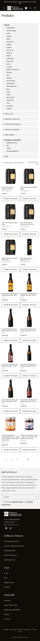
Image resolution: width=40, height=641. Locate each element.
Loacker (9, 67)
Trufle (8, 148)
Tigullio (9, 108)
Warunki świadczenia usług (14, 546)
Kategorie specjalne (13, 140)
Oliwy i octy (9, 114)
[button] (4, 8)
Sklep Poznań (9, 582)
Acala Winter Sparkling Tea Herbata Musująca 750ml (28, 400)
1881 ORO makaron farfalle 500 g (28, 188)
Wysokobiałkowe (12, 151)
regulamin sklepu (17, 502)
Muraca (9, 72)
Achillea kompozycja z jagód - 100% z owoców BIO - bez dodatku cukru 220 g (29, 436)
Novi (8, 75)
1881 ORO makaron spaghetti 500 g (26, 259)
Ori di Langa (10, 81)
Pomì (8, 92)
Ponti (8, 95)
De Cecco (10, 50)
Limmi (8, 64)
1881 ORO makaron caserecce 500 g (8, 188)
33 (28, 459)
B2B (5, 578)
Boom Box (10, 42)
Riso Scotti (10, 97)
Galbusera (10, 58)
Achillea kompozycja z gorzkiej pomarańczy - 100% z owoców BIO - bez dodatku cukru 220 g (10, 437)
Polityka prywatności (11, 541)
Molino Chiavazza (12, 69)
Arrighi (8, 36)
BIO (7, 145)
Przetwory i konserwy (12, 124)
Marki (7, 25)
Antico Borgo (11, 31)
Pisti (8, 89)
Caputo (9, 47)
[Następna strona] (34, 459)
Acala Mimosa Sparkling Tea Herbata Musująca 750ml (29, 294)
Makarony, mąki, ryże (12, 119)
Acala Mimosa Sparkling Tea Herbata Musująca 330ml (10, 294)
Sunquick (9, 106)
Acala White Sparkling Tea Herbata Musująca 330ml (28, 365)
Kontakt (7, 587)
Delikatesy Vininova (22, 637)
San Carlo (9, 100)
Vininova (7, 600)
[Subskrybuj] (36, 496)
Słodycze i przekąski (12, 129)
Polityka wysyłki (9, 550)
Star (8, 103)
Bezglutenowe (11, 143)
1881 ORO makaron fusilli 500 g (9, 223)
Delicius (9, 53)
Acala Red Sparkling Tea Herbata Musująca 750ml (9, 329)
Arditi (8, 33)
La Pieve (7, 619)
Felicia (8, 56)
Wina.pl (6, 614)
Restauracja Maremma (12, 610)
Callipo (8, 45)
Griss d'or (9, 61)
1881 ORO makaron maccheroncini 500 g (26, 223)
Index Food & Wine (11, 605)
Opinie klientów (9, 560)
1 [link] (6, 459)
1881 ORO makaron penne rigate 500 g (10, 259)
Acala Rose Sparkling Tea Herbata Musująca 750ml (28, 329)
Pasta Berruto (11, 86)
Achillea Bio (10, 28)
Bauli (8, 39)
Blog (6, 156)
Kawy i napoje (10, 135)
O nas (6, 573)
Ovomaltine (10, 83)
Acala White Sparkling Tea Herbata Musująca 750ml (10, 400)
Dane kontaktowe (10, 555)
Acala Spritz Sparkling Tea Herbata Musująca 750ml (10, 365)
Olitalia (9, 78)
